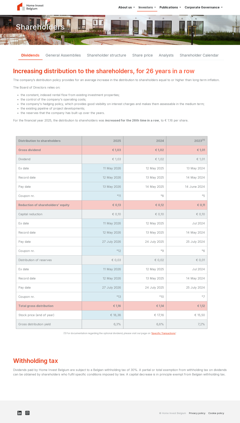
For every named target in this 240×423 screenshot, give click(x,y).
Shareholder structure (106, 55)
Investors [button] (146, 7)
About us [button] (125, 7)
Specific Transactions (164, 333)
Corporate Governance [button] (202, 7)
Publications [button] (169, 7)
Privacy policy (197, 413)
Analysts (166, 55)
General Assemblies (63, 55)
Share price (142, 55)
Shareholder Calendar (199, 55)
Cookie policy (216, 413)
